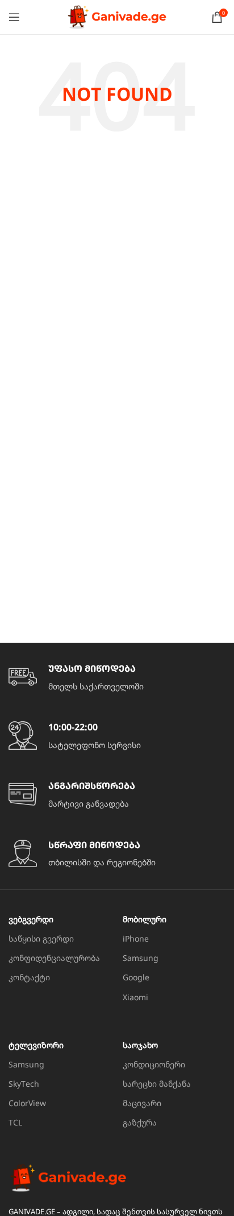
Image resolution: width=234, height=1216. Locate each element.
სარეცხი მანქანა (157, 1083)
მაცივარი (142, 1103)
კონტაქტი (29, 977)
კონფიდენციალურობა (54, 957)
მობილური (144, 919)
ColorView (27, 1103)
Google (136, 977)
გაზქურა (140, 1122)
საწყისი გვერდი (41, 938)
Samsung (140, 957)
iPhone (136, 938)
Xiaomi (135, 997)
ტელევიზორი (36, 1045)
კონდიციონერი (154, 1064)
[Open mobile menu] (14, 17)
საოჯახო (140, 1045)
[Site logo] (117, 16)
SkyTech (24, 1083)
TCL (15, 1122)
